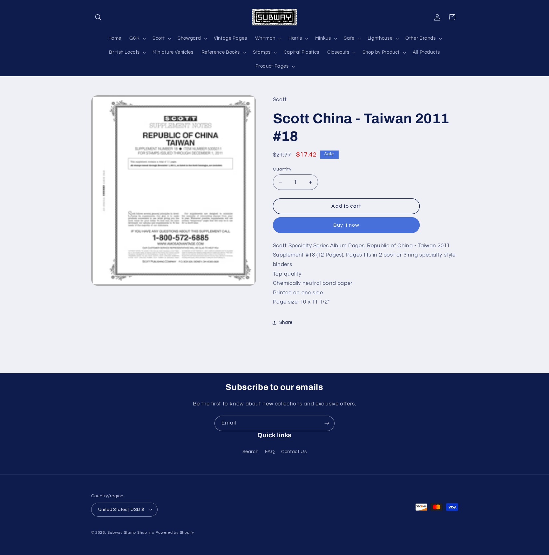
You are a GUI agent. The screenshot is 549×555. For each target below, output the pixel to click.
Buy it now (346, 225)
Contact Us (294, 451)
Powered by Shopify (175, 532)
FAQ (270, 451)
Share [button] (286, 322)
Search (250, 451)
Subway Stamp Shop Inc (130, 532)
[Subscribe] (327, 423)
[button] (98, 17)
